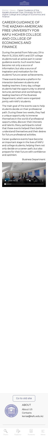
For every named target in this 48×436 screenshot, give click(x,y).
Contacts (26, 413)
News (13, 10)
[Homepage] (24, 3)
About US (27, 409)
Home (5, 10)
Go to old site (24, 398)
